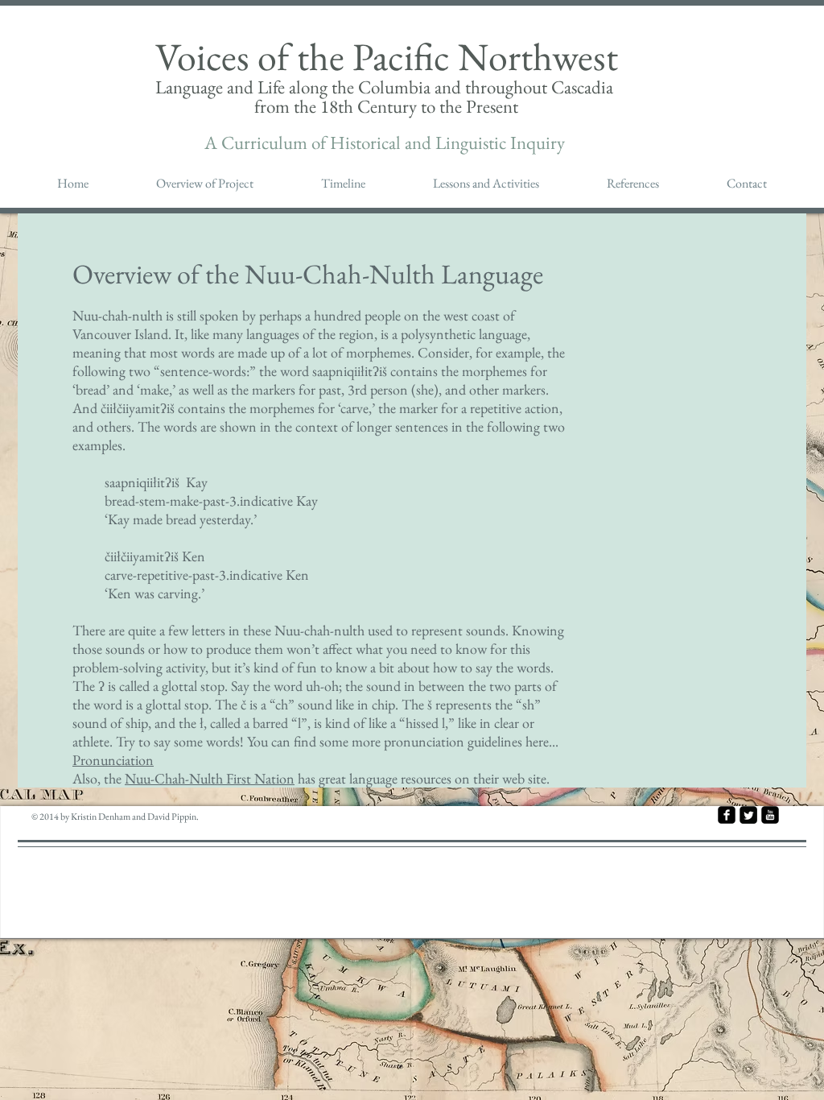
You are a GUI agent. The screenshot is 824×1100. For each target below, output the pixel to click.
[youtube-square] (770, 815)
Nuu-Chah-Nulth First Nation (210, 778)
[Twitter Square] (748, 815)
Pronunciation (113, 760)
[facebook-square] (726, 815)
